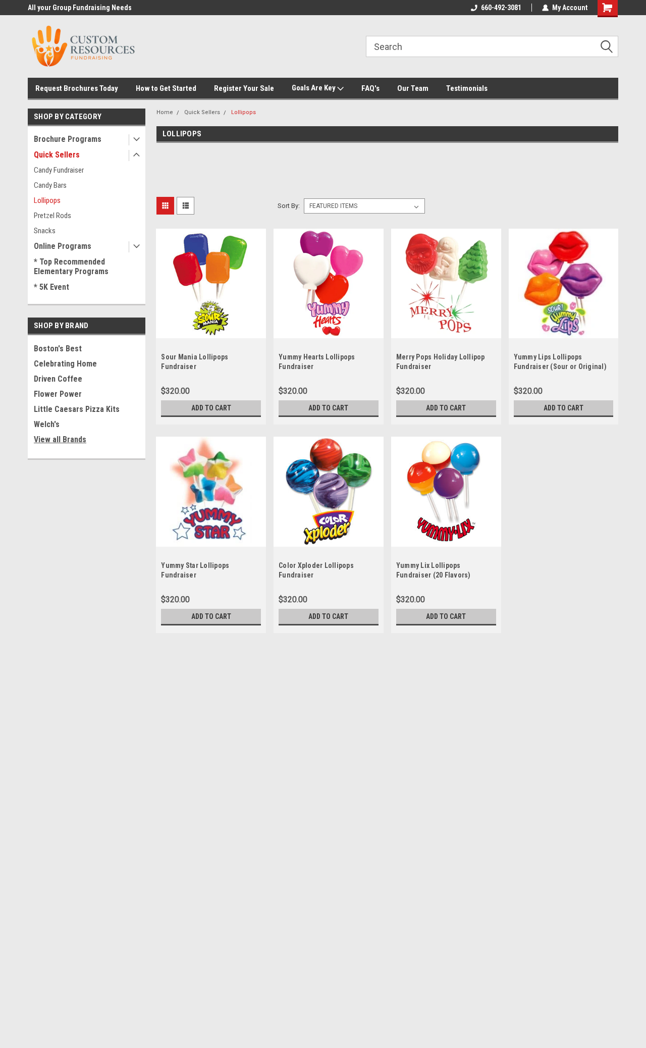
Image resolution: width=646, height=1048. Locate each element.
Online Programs (62, 246)
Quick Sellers (57, 155)
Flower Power (58, 394)
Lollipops (47, 200)
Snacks (45, 230)
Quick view (211, 331)
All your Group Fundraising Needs (80, 8)
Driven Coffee (58, 379)
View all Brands (60, 439)
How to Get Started (166, 88)
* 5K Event (51, 287)
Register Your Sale (244, 88)
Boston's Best (58, 348)
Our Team (412, 88)
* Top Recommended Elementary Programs (71, 266)
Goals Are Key (314, 87)
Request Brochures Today (76, 88)
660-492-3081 (501, 8)
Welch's (47, 424)
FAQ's (370, 88)
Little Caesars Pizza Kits (77, 409)
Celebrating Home (65, 364)
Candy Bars (50, 185)
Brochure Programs (67, 139)
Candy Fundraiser (59, 170)
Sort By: (289, 205)
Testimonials (467, 88)
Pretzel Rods (52, 215)
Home (164, 112)
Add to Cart (211, 408)
